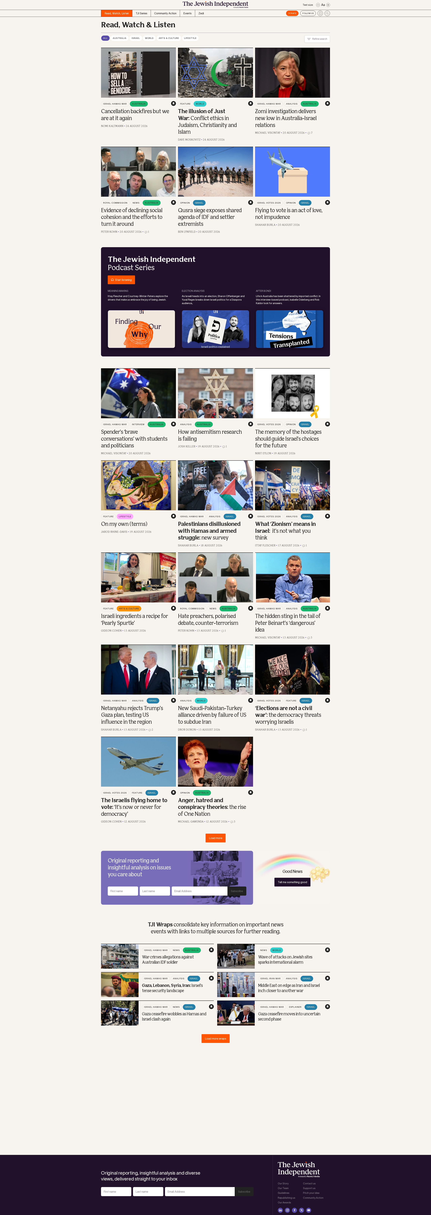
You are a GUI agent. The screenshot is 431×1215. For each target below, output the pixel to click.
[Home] (215, 5)
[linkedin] (280, 1210)
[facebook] (294, 1210)
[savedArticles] (320, 13)
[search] (327, 13)
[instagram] (287, 1210)
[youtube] (308, 1210)
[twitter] (301, 1210)
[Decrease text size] (318, 5)
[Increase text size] (328, 5)
